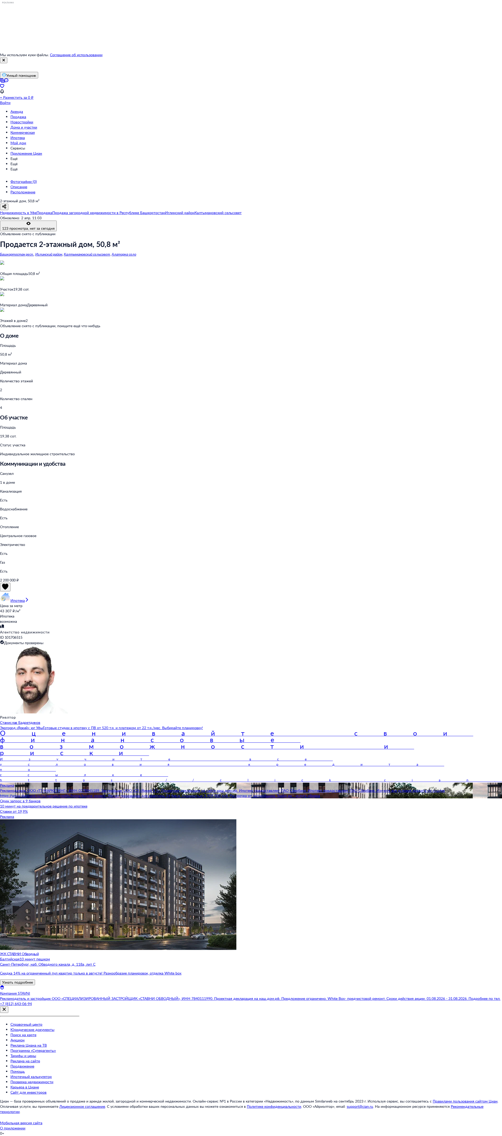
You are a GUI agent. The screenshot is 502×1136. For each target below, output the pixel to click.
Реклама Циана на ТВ (28, 1045)
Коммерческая (22, 132)
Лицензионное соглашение (82, 1106)
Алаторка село (124, 254)
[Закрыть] (3, 60)
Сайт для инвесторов (28, 1092)
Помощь (17, 1071)
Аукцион (17, 1039)
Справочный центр (26, 1024)
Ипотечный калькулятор (31, 1076)
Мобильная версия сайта (21, 1122)
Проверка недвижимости (31, 1081)
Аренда (16, 111)
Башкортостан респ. (17, 254)
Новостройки (21, 121)
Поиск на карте (23, 1034)
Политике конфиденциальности (274, 1106)
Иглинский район (48, 254)
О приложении (12, 1128)
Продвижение (22, 1066)
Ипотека (17, 137)
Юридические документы (32, 1029)
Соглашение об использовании (76, 54)
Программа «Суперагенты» (33, 1050)
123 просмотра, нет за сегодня (28, 228)
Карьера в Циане (24, 1087)
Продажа (18, 116)
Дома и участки (23, 127)
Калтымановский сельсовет (87, 254)
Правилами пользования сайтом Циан (465, 1101)
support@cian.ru (360, 1106)
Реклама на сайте (25, 1060)
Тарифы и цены (23, 1055)
